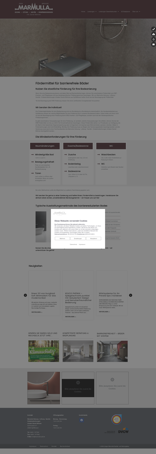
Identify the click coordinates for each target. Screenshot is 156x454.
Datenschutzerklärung (61, 234)
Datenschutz (73, 244)
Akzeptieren (93, 238)
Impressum (82, 244)
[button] (153, 29)
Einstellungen (78, 238)
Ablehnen (62, 238)
